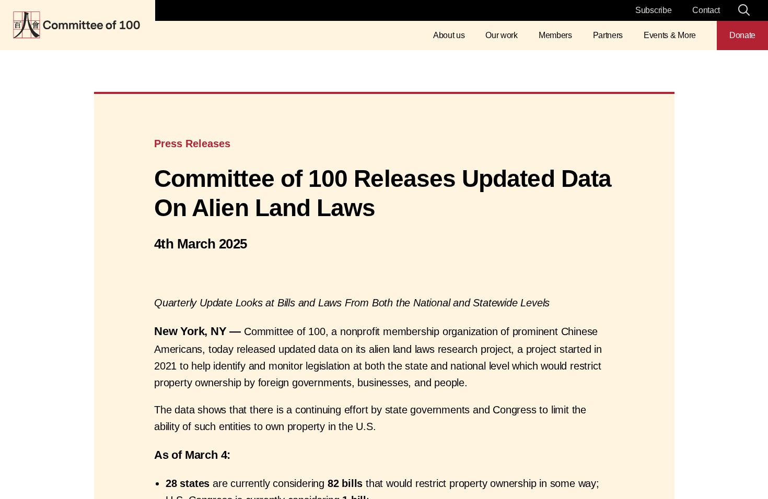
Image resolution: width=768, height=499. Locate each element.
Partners (608, 35)
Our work (501, 35)
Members (555, 35)
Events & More (670, 35)
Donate (742, 35)
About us (448, 35)
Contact (706, 10)
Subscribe (653, 10)
